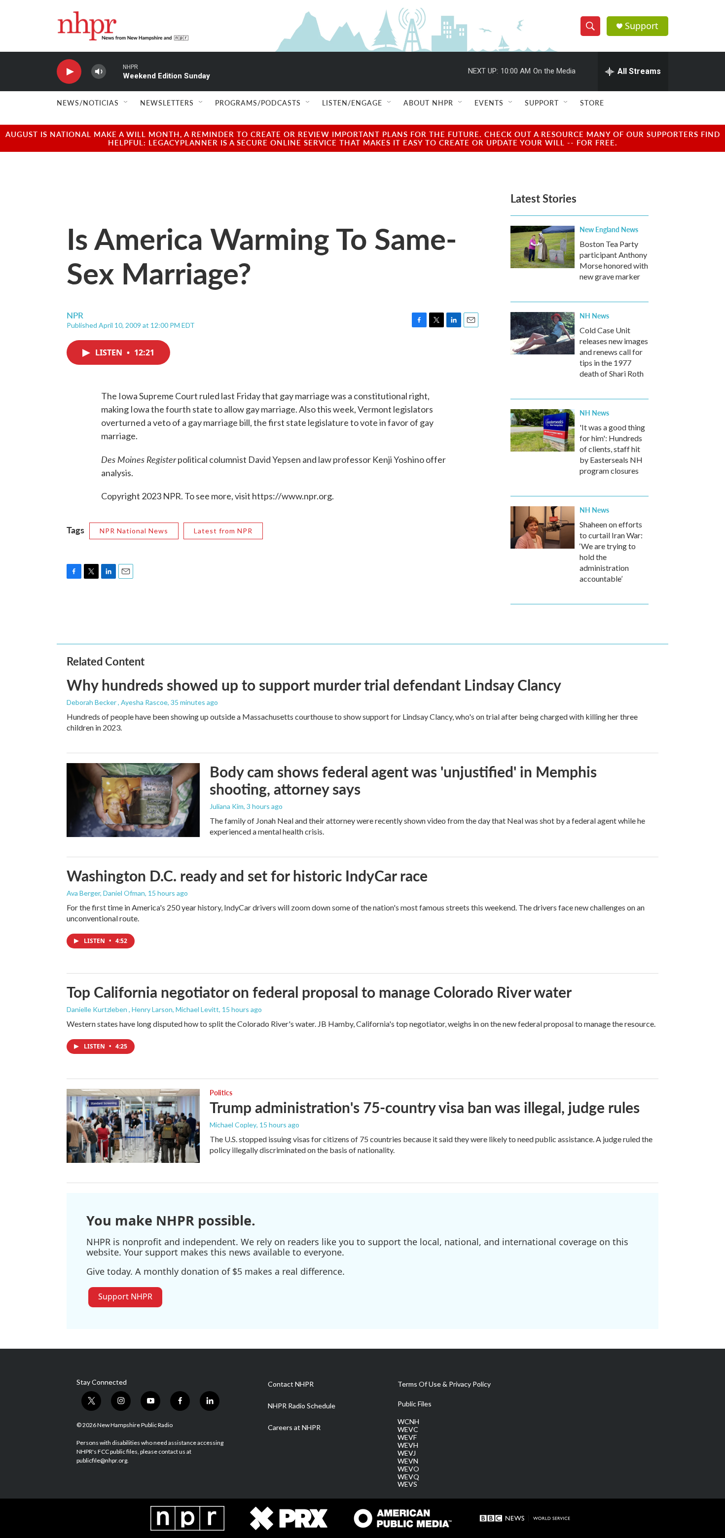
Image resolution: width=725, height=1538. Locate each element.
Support (641, 26)
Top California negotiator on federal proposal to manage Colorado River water (319, 991)
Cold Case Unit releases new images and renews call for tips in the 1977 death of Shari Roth (614, 351)
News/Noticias (88, 102)
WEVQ (408, 1477)
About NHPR (428, 102)
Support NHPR (125, 1296)
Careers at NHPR (294, 1428)
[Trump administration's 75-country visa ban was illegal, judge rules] (133, 1126)
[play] (69, 71)
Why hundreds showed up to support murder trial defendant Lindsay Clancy (314, 684)
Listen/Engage (352, 102)
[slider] (114, 71)
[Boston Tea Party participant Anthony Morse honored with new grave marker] (542, 247)
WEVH (408, 1445)
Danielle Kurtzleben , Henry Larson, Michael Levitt (143, 1009)
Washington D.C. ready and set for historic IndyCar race (247, 875)
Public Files (415, 1404)
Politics (221, 1092)
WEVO (408, 1469)
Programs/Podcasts (258, 102)
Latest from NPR (223, 530)
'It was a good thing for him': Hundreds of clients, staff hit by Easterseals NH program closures (612, 448)
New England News (609, 229)
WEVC (408, 1429)
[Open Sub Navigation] (126, 102)
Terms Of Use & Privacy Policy (444, 1384)
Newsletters (167, 102)
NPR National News (134, 530)
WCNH (408, 1422)
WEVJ (407, 1453)
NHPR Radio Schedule (301, 1406)
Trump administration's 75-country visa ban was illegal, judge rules (425, 1107)
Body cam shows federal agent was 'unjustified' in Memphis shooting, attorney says (403, 780)
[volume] (98, 72)
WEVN (408, 1461)
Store (592, 102)
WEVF (407, 1437)
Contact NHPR (291, 1384)
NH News (594, 315)
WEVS (407, 1484)
